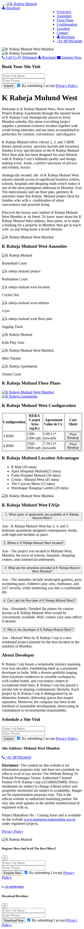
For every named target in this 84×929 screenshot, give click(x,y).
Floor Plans (65, 20)
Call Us (11, 57)
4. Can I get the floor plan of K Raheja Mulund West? (39, 600)
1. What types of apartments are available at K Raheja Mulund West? (42, 516)
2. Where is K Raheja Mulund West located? (33, 543)
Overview (64, 12)
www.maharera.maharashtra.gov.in (49, 819)
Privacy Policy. (67, 86)
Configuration (67, 24)
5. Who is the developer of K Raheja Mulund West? (38, 629)
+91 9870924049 (69, 41)
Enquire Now (71, 57)
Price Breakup (73, 436)
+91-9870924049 (14, 886)
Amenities (64, 16)
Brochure (67, 37)
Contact (62, 33)
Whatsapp (29, 57)
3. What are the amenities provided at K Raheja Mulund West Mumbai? (42, 569)
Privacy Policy (12, 831)
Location (63, 29)
